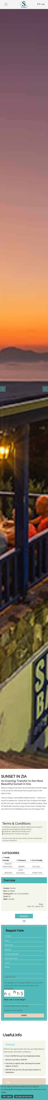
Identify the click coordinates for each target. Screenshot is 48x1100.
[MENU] (4, 3)
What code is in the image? (15, 1000)
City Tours (36, 867)
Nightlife (21, 867)
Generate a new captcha (13, 1010)
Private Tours (37, 873)
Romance (22, 860)
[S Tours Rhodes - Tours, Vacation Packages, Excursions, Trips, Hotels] (24, 4)
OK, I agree (7, 1097)
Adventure (8, 873)
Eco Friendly (37, 860)
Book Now (24, 916)
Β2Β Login (41, 4)
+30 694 (5, 831)
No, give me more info (24, 1097)
